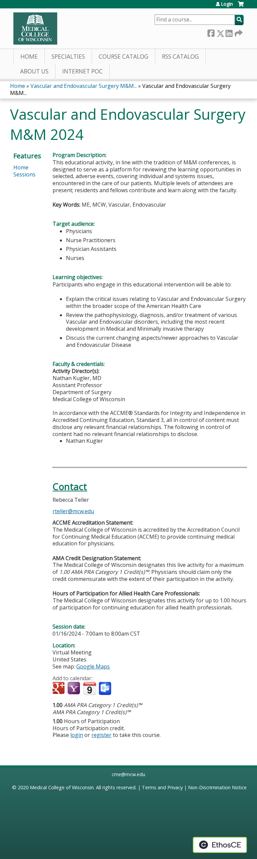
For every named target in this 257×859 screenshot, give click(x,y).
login (76, 735)
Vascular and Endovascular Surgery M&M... (83, 86)
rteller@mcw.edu (73, 511)
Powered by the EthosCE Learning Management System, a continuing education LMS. (220, 845)
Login (227, 4)
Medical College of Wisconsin (62, 787)
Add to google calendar (59, 688)
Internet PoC (82, 71)
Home (29, 56)
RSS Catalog (180, 56)
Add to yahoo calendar (74, 688)
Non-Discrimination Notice (217, 787)
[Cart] (241, 6)
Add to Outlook (105, 688)
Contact (70, 486)
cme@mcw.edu (128, 774)
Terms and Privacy (162, 787)
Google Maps (93, 666)
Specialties (68, 56)
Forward (238, 32)
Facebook (210, 32)
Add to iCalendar (89, 688)
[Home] (35, 28)
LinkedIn (229, 32)
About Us (34, 71)
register (101, 735)
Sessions (24, 174)
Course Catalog (123, 56)
